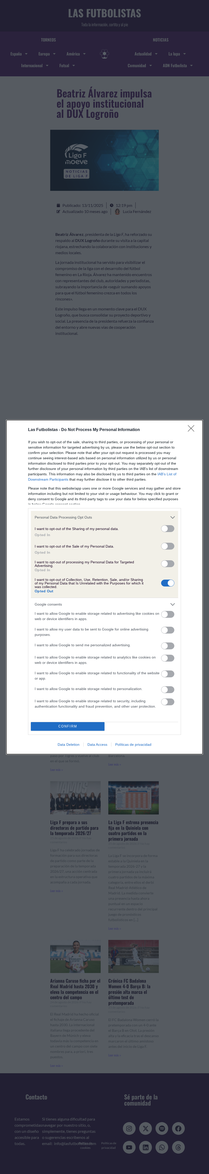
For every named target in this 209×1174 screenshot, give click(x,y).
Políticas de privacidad (133, 744)
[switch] (167, 528)
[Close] (193, 430)
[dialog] (104, 587)
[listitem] (104, 517)
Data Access (97, 744)
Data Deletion (69, 744)
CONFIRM (67, 726)
